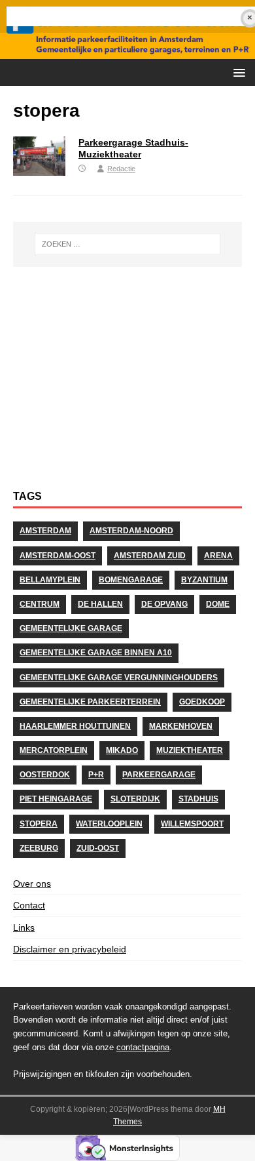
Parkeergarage (159, 774)
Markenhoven (180, 726)
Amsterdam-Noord (131, 530)
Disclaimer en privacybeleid (69, 949)
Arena (218, 555)
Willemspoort (192, 823)
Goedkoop (202, 701)
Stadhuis (198, 799)
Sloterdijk (135, 799)
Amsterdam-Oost (57, 555)
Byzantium (204, 579)
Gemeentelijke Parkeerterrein (90, 701)
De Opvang (164, 604)
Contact (29, 905)
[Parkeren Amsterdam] (127, 52)
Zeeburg (39, 848)
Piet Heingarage (56, 799)
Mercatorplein (54, 750)
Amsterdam (45, 530)
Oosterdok (45, 774)
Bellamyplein (50, 579)
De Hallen (100, 604)
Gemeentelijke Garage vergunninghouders (119, 677)
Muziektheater (189, 750)
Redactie (121, 169)
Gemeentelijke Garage (71, 628)
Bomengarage (131, 579)
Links (24, 927)
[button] (237, 71)
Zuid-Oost (97, 848)
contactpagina (142, 1047)
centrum (40, 604)
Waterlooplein (109, 823)
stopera (39, 823)
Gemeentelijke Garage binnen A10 (96, 652)
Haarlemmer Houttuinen (75, 726)
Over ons (32, 883)
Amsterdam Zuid (150, 555)
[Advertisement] (127, 385)
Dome (218, 604)
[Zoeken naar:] (128, 244)
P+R (96, 774)
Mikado (122, 750)
